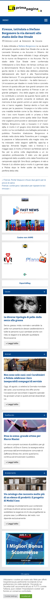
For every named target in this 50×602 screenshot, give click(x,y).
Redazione (26, 41)
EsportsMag (25, 283)
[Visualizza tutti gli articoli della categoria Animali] (44, 354)
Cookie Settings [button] (11, 596)
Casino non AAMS (25, 237)
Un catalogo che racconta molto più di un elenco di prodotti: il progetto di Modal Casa (24, 497)
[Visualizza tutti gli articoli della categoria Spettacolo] (44, 415)
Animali (8, 354)
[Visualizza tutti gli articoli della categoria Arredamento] (44, 473)
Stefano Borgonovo (27, 46)
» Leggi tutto (12, 343)
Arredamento (10, 473)
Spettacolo (9, 415)
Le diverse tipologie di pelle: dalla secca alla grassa (23, 318)
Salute (7, 292)
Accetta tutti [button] (26, 596)
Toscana (38, 41)
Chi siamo (25, 574)
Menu (5, 20)
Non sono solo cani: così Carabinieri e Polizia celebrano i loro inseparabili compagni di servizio (24, 378)
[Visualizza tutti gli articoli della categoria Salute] (44, 292)
